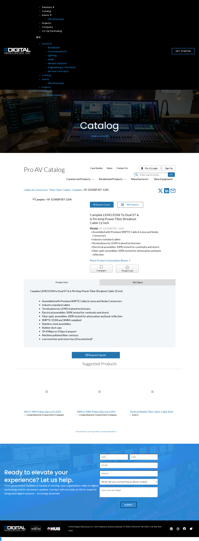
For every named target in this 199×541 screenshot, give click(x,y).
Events (45, 79)
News (109, 168)
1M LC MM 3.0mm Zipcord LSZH (42, 411)
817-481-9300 (143, 527)
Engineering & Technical (61, 67)
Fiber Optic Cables (60, 189)
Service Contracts (58, 71)
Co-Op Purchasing (52, 30)
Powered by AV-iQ (109, 431)
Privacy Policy (95, 431)
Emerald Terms (82, 431)
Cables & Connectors (36, 189)
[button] (99, 37)
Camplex (77, 189)
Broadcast (54, 47)
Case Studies (96, 168)
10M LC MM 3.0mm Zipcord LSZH (96, 411)
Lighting (52, 55)
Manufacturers (139, 179)
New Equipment (163, 179)
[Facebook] (184, 529)
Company (47, 27)
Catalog (46, 11)
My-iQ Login (151, 168)
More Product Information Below (109, 260)
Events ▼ (47, 15)
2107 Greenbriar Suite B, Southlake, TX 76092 (113, 527)
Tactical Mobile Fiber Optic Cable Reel (151, 411)
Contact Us (122, 168)
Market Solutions (57, 63)
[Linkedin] (171, 529)
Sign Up (169, 168)
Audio (51, 59)
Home (94, 136)
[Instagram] (178, 529)
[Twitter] (191, 529)
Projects (46, 23)
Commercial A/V (57, 51)
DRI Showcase (56, 19)
